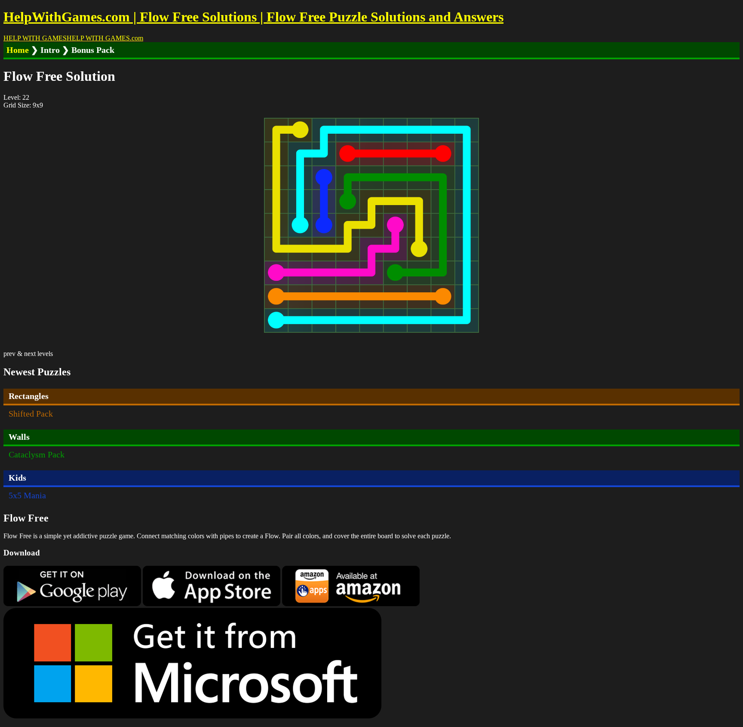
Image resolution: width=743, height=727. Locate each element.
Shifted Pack (31, 413)
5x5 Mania (27, 495)
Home (17, 50)
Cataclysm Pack (36, 454)
